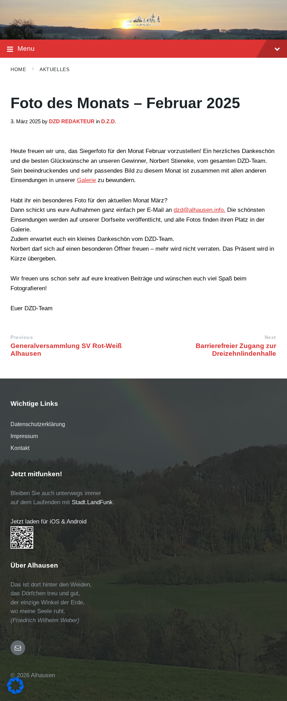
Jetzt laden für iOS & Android (48, 521)
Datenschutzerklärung (37, 424)
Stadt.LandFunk (92, 502)
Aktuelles (54, 69)
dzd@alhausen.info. (199, 210)
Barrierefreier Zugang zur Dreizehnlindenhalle (236, 349)
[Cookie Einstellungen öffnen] (15, 692)
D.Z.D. (108, 121)
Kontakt (19, 448)
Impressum (24, 436)
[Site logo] (143, 25)
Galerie (86, 180)
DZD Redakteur (71, 121)
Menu (26, 48)
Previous (21, 337)
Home (18, 69)
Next (270, 337)
